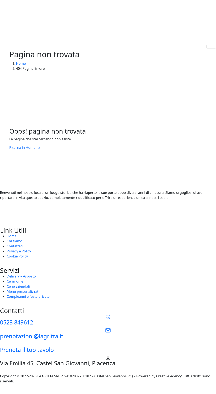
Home (11, 236)
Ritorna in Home (22, 147)
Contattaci (15, 246)
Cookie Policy (17, 256)
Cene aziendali (18, 286)
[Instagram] (108, 206)
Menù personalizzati (23, 291)
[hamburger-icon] (211, 46)
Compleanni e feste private (28, 296)
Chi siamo (14, 241)
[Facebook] (108, 215)
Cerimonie (15, 281)
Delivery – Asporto (21, 276)
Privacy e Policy (19, 251)
